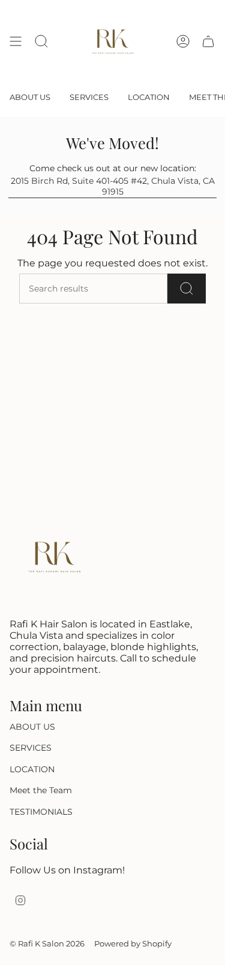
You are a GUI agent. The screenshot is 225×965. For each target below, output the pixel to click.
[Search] (186, 289)
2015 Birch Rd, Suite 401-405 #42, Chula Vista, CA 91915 (113, 186)
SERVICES (31, 747)
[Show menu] (16, 41)
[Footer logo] (55, 557)
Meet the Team (41, 790)
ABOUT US (32, 726)
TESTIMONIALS (41, 811)
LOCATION (32, 769)
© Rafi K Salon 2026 (47, 943)
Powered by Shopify (133, 943)
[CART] (208, 41)
